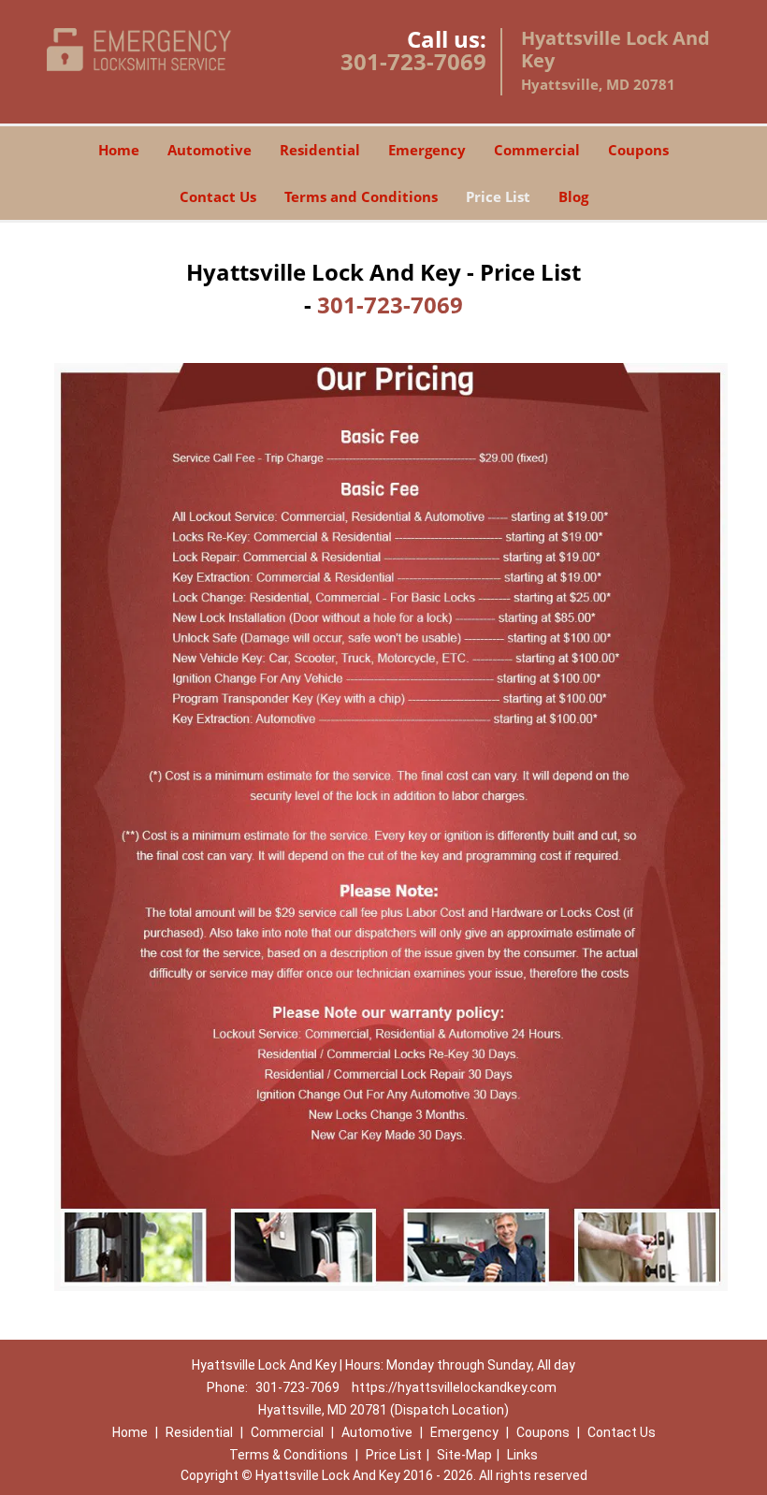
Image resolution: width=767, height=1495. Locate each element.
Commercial (537, 149)
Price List (498, 196)
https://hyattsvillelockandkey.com (454, 1387)
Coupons (638, 149)
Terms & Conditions (288, 1454)
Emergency (427, 149)
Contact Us (218, 196)
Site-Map (464, 1454)
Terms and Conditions (361, 196)
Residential (320, 149)
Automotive (209, 149)
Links (522, 1454)
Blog (573, 196)
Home (118, 149)
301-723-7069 (413, 61)
